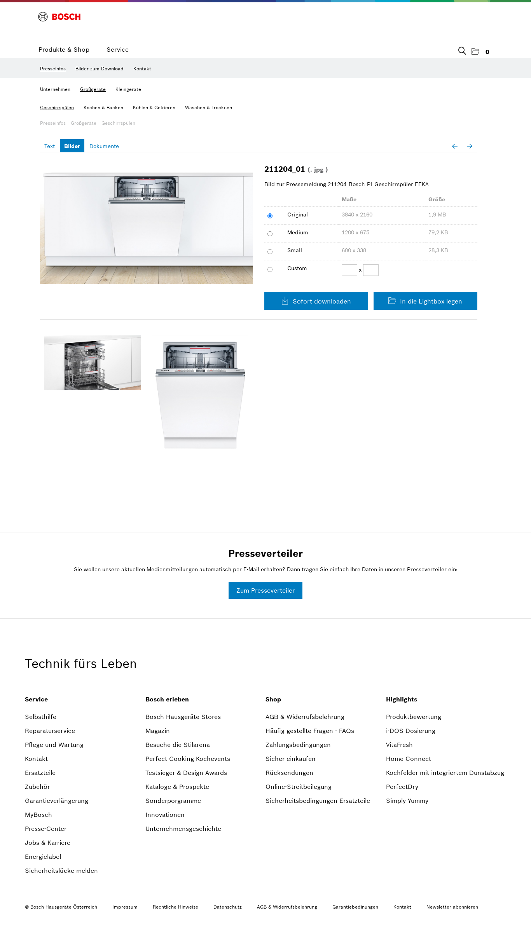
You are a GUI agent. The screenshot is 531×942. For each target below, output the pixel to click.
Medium (297, 232)
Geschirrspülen (57, 107)
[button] (480, 52)
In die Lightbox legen (430, 301)
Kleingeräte (128, 89)
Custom (297, 268)
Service (118, 49)
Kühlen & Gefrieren (154, 107)
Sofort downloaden (321, 301)
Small (294, 250)
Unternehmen (55, 89)
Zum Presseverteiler (265, 590)
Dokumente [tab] (104, 146)
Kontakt (142, 69)
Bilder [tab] (72, 146)
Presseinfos (53, 69)
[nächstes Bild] (470, 146)
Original (297, 214)
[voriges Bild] (455, 146)
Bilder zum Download (99, 69)
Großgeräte (93, 89)
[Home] (59, 16)
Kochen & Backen (103, 107)
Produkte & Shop (63, 49)
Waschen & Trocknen (208, 107)
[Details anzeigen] (92, 362)
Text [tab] (49, 146)
